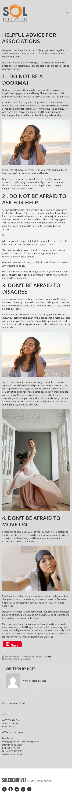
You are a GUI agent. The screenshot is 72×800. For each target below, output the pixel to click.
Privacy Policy (44, 781)
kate (48, 656)
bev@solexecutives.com (14, 754)
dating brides (38, 102)
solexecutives (14, 780)
